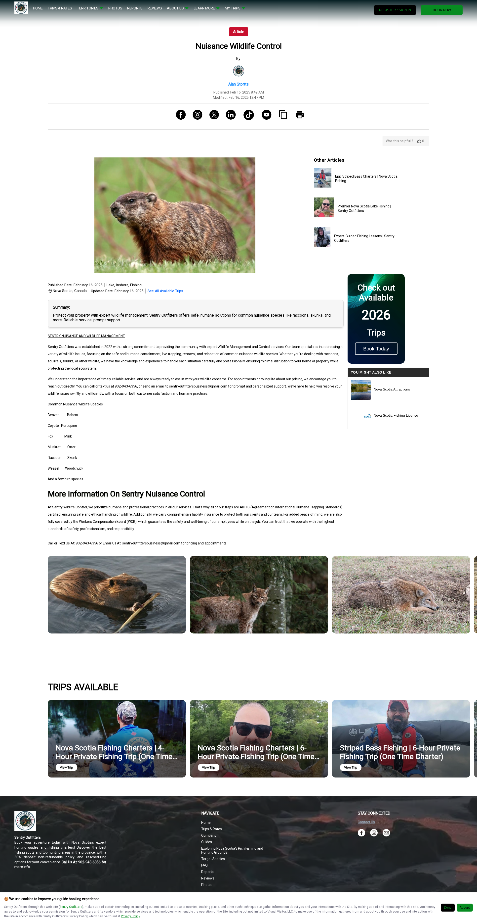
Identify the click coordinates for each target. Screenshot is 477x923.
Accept (465, 907)
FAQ (204, 865)
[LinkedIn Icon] (229, 116)
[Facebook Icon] (179, 116)
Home (206, 823)
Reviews (207, 878)
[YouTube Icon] (265, 116)
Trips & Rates (211, 829)
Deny (447, 907)
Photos (206, 885)
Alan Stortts (238, 84)
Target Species (213, 859)
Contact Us (366, 822)
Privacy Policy (130, 916)
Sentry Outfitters (71, 907)
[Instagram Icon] (195, 116)
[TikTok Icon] (247, 116)
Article (238, 31)
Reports (207, 872)
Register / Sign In (395, 10)
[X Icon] (212, 116)
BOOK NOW (442, 10)
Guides (206, 842)
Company (208, 835)
